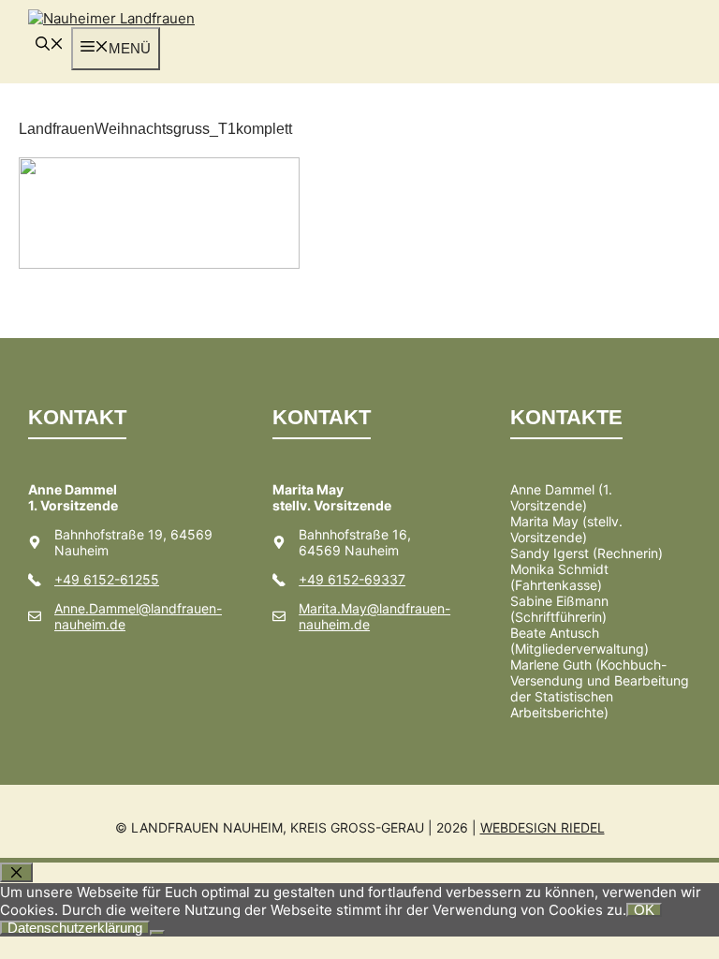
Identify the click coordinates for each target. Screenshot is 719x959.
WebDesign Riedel (542, 827)
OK (644, 910)
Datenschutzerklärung (74, 928)
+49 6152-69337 (352, 579)
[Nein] (157, 933)
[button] (49, 45)
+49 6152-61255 (106, 579)
